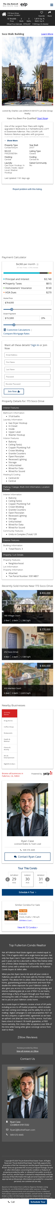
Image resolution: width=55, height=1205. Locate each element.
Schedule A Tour (26, 892)
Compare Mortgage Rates (16, 333)
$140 (49, 288)
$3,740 (48, 279)
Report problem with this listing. (27, 189)
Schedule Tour (38, 1201)
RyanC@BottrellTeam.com (22, 1130)
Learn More (47, 33)
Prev (7, 879)
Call (12, 1201)
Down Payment (9, 314)
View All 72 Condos (27, 927)
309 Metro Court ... (26, 920)
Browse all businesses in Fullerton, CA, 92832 (12, 774)
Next (47, 879)
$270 (49, 292)
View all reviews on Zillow (27, 1051)
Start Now (42, 118)
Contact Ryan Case (29, 856)
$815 (49, 283)
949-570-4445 (29, 850)
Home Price (8, 298)
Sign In (35, 345)
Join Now (12, 391)
